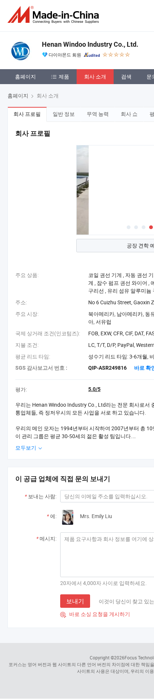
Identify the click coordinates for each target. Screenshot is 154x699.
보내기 (75, 601)
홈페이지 (25, 76)
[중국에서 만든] (54, 15)
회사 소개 (95, 76)
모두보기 (26, 447)
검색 (126, 76)
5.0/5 (94, 389)
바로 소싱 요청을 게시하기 (95, 614)
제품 (64, 76)
